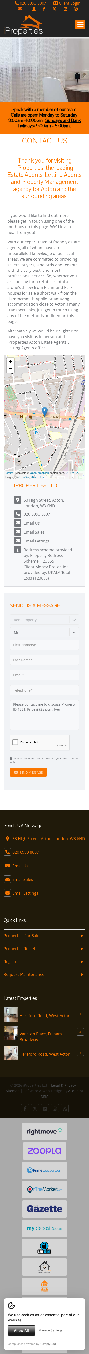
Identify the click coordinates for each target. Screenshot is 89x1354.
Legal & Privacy (63, 1085)
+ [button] (10, 361)
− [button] (10, 369)
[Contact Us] (34, 9)
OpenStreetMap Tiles (31, 477)
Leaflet (9, 473)
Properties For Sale (21, 935)
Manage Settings (50, 1330)
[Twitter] (54, 9)
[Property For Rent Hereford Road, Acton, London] (11, 1014)
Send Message (31, 772)
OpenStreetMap (39, 473)
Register (11, 961)
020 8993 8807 (32, 3)
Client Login (69, 3)
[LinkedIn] (65, 9)
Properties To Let (19, 948)
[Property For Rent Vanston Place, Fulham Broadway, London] (11, 1032)
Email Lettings (37, 541)
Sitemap (13, 1090)
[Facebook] (44, 9)
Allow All (21, 1330)
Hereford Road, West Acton (45, 1015)
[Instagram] (76, 9)
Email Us (32, 523)
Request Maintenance (24, 974)
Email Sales (34, 532)
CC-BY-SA (72, 473)
